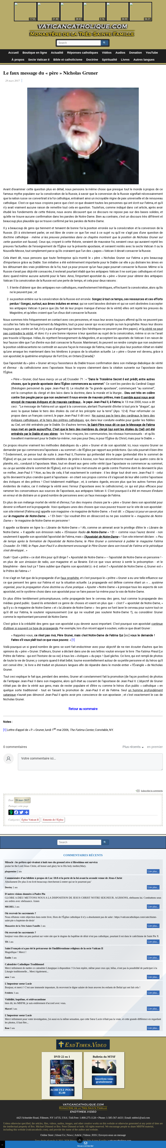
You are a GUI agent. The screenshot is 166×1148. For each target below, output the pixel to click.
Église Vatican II (30, 819)
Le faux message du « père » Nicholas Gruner (50, 72)
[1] (73, 640)
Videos (86, 1135)
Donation (135, 52)
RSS (94, 1135)
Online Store (46, 1135)
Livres (125, 59)
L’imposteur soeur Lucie (18, 983)
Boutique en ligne (35, 52)
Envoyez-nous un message (112, 1135)
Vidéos (107, 52)
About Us (60, 1135)
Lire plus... (153, 871)
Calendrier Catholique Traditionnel (24, 964)
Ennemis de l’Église (53, 819)
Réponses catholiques (82, 52)
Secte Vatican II (38, 59)
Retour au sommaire (83, 709)
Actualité (57, 52)
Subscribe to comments (152, 791)
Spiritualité (109, 59)
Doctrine (92, 59)
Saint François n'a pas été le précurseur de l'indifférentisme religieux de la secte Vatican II (54, 948)
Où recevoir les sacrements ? (20, 913)
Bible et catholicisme (67, 59)
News (70, 1135)
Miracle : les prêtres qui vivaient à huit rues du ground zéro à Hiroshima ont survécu (51, 862)
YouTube (152, 52)
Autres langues (143, 59)
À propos (18, 59)
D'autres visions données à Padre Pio (25, 894)
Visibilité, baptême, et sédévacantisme (25, 999)
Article (77, 1135)
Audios (120, 52)
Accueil (13, 52)
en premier (155, 746)
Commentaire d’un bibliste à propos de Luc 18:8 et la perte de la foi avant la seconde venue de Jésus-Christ (63, 878)
